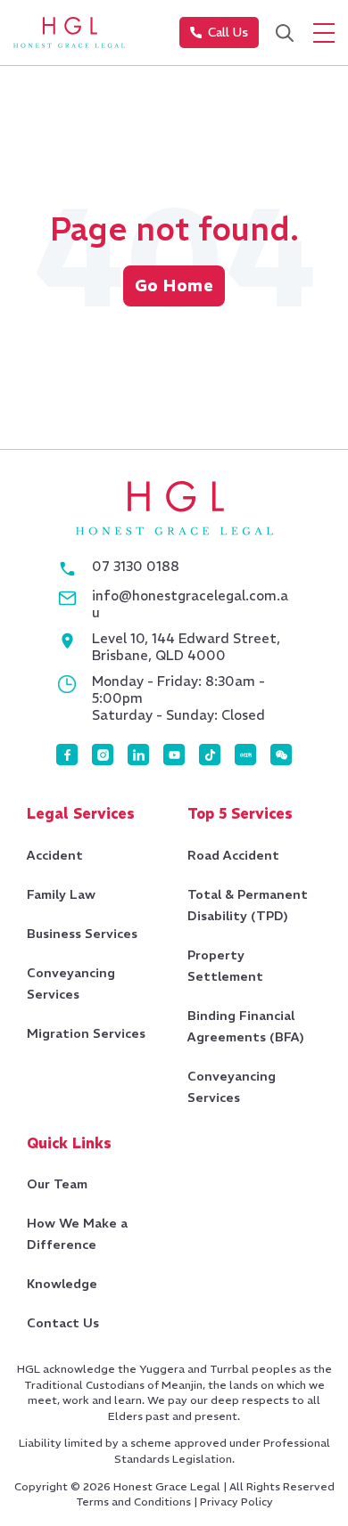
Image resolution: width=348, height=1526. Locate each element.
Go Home (174, 285)
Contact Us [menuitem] (63, 1323)
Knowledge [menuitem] (62, 1284)
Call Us (228, 32)
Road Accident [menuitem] (233, 855)
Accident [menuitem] (55, 855)
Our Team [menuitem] (57, 1184)
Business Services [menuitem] (82, 934)
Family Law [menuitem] (61, 894)
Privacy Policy (236, 1501)
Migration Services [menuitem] (86, 1033)
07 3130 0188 (135, 566)
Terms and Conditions (133, 1501)
